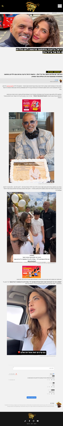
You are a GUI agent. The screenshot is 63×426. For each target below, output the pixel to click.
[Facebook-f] (29, 421)
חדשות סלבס (54, 13)
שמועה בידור (60, 13)
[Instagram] (33, 421)
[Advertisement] (31, 61)
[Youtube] (38, 421)
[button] (2, 6)
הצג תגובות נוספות (31, 397)
